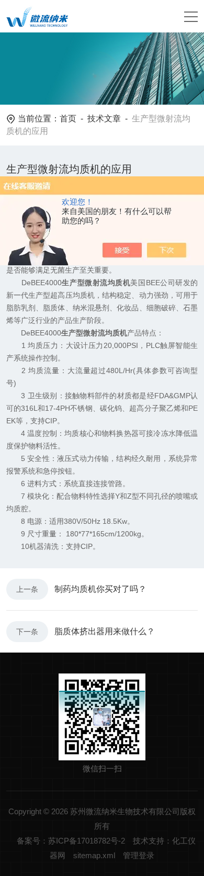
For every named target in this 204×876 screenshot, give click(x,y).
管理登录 (138, 855)
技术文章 (104, 118)
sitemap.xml (94, 855)
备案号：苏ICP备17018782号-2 (71, 840)
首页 (68, 118)
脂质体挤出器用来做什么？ (104, 631)
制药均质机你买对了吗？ (100, 589)
